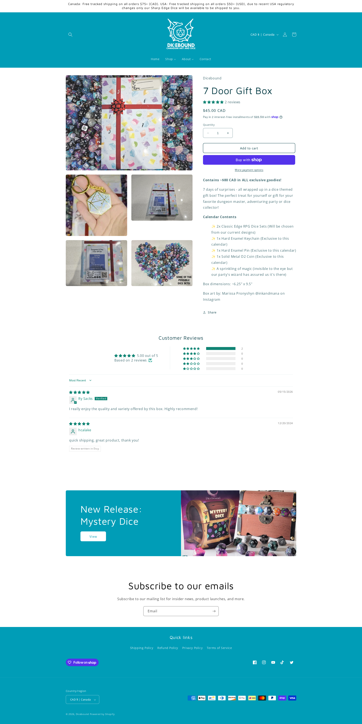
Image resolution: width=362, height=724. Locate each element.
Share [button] (212, 312)
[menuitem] (155, 59)
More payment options (249, 170)
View (93, 536)
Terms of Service (219, 648)
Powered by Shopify (102, 714)
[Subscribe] (213, 611)
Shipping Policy (141, 648)
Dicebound (82, 714)
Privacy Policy (192, 648)
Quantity (209, 125)
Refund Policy (167, 648)
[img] (79, 392)
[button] (70, 34)
